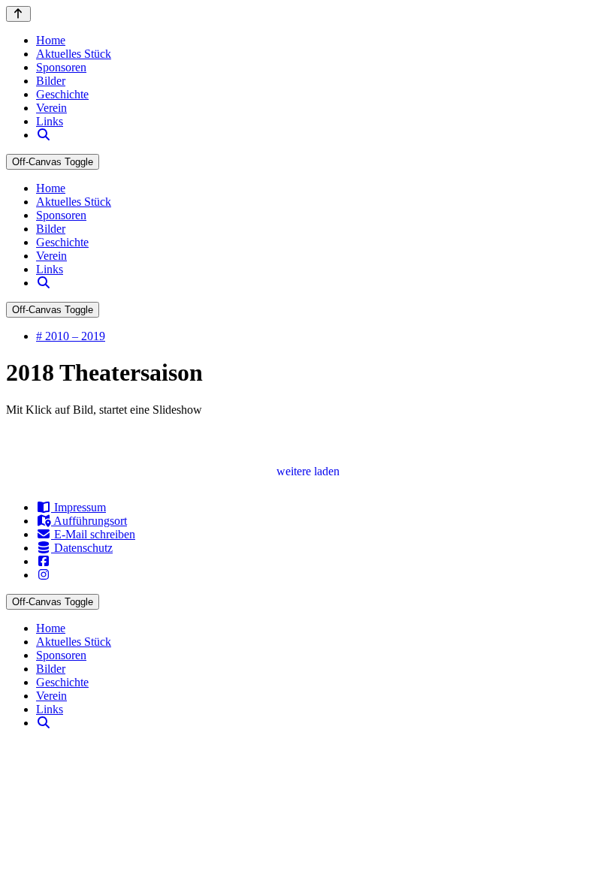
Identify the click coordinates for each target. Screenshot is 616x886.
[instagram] (43, 574)
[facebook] (43, 561)
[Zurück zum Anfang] (18, 14)
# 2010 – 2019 (70, 336)
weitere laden (308, 471)
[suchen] (43, 134)
